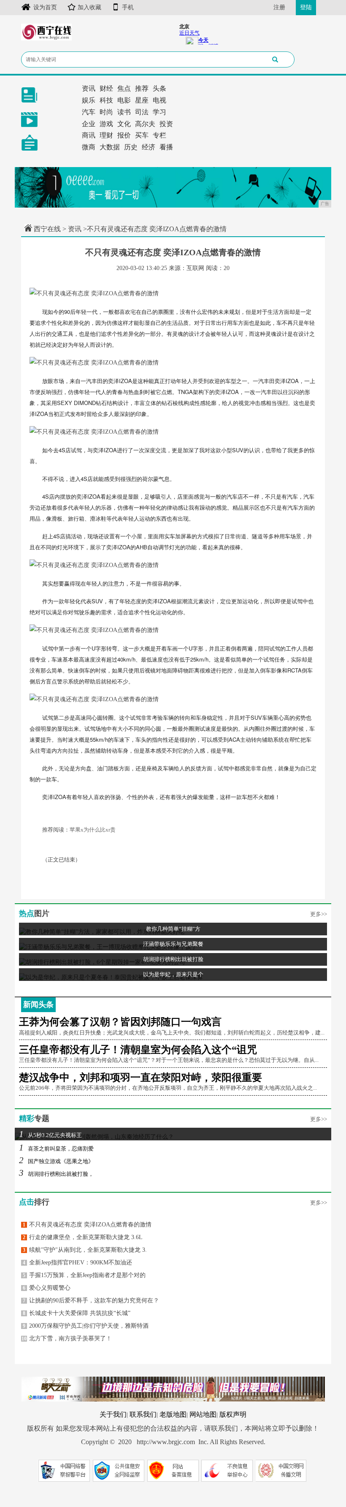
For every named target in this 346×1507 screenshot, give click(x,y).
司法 (142, 112)
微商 (88, 147)
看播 (166, 147)
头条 (159, 88)
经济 (148, 147)
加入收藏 (89, 7)
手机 (128, 7)
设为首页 (45, 7)
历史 (131, 147)
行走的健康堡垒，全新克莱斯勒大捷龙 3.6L (83, 1237)
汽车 (88, 112)
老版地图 (173, 1414)
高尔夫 (145, 123)
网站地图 (202, 1414)
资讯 (88, 88)
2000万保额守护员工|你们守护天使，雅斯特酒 (86, 1326)
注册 (279, 7)
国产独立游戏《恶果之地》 (56, 1161)
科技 (106, 100)
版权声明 (232, 1414)
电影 (124, 100)
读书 (124, 112)
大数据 (110, 147)
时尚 (106, 112)
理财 (106, 135)
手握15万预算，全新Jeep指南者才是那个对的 (84, 1275)
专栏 (159, 135)
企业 (88, 123)
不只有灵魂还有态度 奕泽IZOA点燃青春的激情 (87, 1224)
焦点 (124, 88)
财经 (106, 88)
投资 (166, 123)
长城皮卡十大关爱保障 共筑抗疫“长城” (76, 1313)
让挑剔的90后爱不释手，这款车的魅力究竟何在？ (91, 1300)
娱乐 (88, 100)
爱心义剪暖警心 (46, 1288)
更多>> (318, 914)
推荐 (142, 88)
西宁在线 (47, 228)
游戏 (106, 123)
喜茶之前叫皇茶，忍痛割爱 (56, 1148)
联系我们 (143, 1414)
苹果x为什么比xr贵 (93, 829)
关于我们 (113, 1414)
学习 (159, 112)
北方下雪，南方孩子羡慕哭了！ (67, 1338)
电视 (159, 100)
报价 (124, 135)
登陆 (306, 7)
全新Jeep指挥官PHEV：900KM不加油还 (77, 1262)
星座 (142, 100)
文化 (124, 123)
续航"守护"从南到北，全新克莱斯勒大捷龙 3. (85, 1250)
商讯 (88, 135)
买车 (142, 135)
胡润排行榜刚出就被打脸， (56, 1174)
